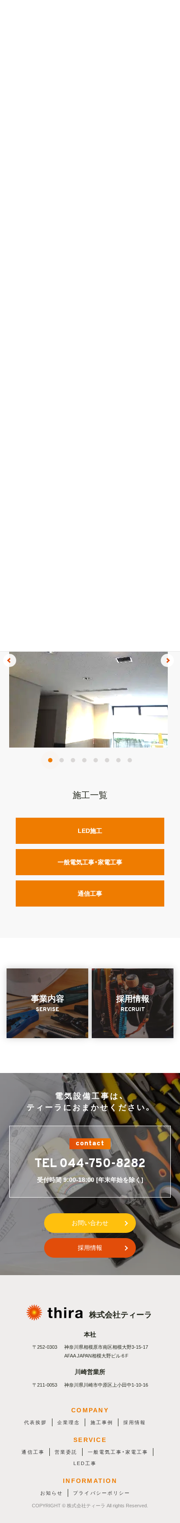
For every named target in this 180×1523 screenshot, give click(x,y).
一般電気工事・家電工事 (90, 862)
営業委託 (66, 1452)
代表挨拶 (35, 1422)
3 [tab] (73, 760)
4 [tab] (84, 760)
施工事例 (101, 1422)
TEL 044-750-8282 (90, 1164)
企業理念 (68, 1422)
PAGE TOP (167, 1469)
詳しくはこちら (88, 668)
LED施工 (90, 830)
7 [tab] (118, 760)
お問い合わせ (90, 1222)
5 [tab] (95, 760)
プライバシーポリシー (101, 1493)
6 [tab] (107, 760)
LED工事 (85, 1463)
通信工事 (90, 893)
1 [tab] (50, 760)
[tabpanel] (88, 660)
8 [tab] (130, 760)
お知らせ (51, 1493)
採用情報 (90, 1247)
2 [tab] (61, 760)
